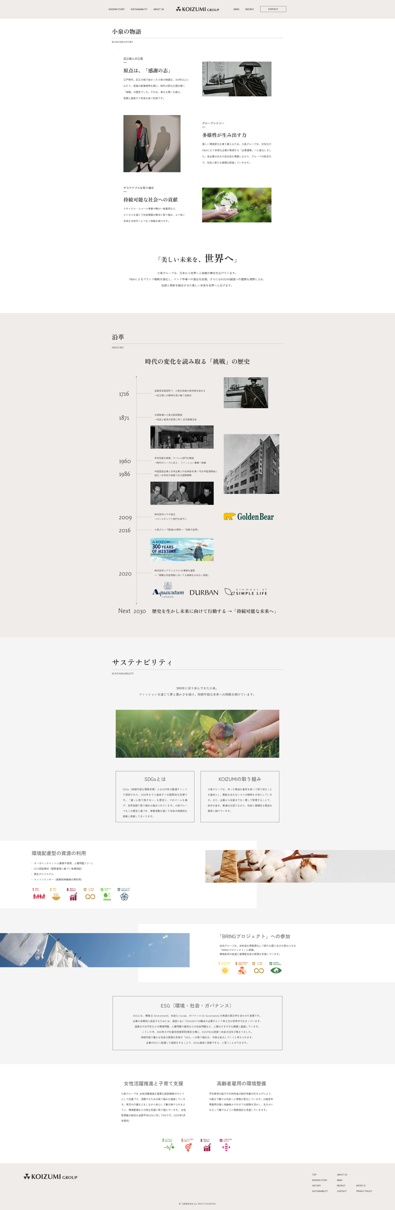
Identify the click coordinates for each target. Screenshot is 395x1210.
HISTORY (316, 1185)
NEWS (236, 9)
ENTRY (359, 1185)
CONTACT (273, 8)
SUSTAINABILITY (139, 9)
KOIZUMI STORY (117, 9)
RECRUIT (249, 9)
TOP (314, 1174)
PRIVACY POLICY (364, 1191)
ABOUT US (159, 9)
